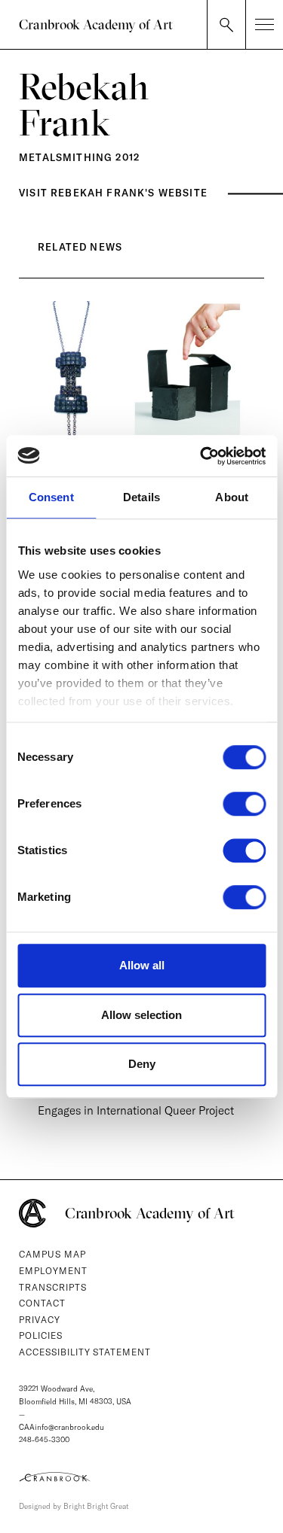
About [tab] (231, 497)
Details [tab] (141, 497)
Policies (41, 1335)
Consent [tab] (51, 497)
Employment (53, 1270)
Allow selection (141, 1014)
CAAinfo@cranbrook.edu (61, 1427)
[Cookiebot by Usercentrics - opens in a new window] (201, 456)
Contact (42, 1303)
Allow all (142, 965)
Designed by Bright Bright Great (73, 1506)
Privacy (39, 1319)
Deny (141, 1063)
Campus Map (52, 1254)
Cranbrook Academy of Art (96, 24)
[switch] (244, 804)
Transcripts (53, 1287)
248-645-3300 (44, 1440)
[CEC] (141, 1476)
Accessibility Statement (85, 1352)
